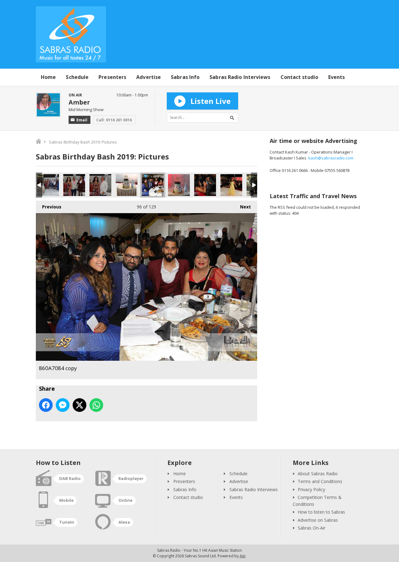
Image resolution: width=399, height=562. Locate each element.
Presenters (112, 77)
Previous (48, 207)
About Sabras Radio (318, 473)
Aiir (243, 556)
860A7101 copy (74, 185)
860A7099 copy (100, 185)
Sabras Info (185, 77)
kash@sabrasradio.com (330, 158)
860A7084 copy (153, 185)
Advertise (148, 77)
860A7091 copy (126, 185)
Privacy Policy (311, 489)
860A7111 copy (48, 185)
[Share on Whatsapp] (96, 405)
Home (48, 77)
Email (81, 120)
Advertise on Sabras (318, 520)
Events (336, 77)
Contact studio (299, 77)
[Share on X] (79, 405)
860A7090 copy (179, 185)
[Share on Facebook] (46, 405)
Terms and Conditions (320, 481)
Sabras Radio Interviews (239, 77)
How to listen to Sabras (321, 512)
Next (242, 207)
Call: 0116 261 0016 (114, 120)
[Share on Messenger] (63, 405)
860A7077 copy (231, 185)
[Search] (233, 117)
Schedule (77, 77)
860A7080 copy (205, 185)
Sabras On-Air (311, 528)
